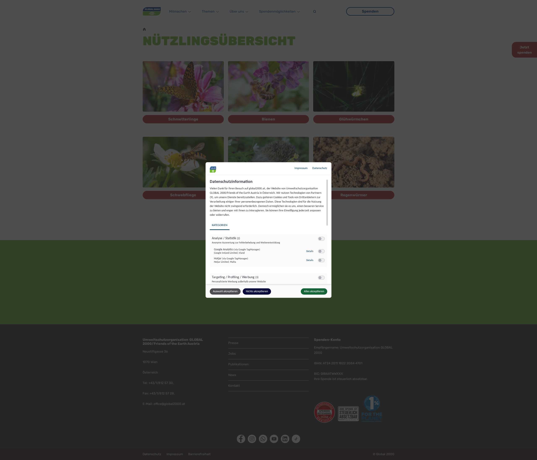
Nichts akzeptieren (257, 291)
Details (309, 251)
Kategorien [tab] (219, 225)
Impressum (301, 168)
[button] (320, 238)
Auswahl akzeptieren (225, 291)
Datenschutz (319, 168)
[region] (269, 231)
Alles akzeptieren (314, 291)
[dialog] (268, 230)
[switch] (321, 238)
